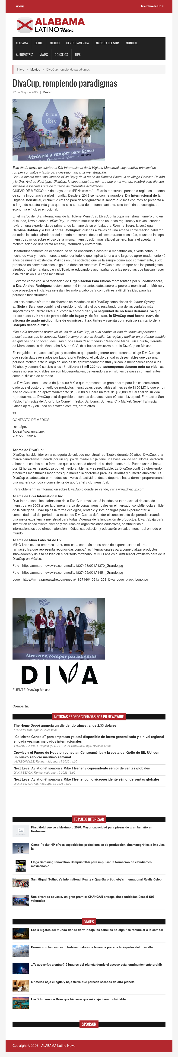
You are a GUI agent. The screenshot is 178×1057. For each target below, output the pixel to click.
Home (20, 6)
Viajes (44, 54)
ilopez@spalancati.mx (28, 431)
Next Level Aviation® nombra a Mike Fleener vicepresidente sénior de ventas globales (82, 768)
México (55, 42)
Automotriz (24, 54)
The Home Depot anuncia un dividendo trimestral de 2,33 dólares (65, 725)
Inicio (20, 69)
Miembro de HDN (152, 6)
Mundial (132, 42)
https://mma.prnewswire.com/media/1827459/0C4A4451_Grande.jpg (72, 572)
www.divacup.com (131, 489)
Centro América (77, 42)
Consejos (61, 54)
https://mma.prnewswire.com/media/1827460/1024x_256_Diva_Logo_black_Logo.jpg (85, 579)
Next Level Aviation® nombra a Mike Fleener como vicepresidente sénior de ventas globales (87, 779)
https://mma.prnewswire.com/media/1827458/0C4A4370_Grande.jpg (72, 565)
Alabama (22, 42)
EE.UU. (39, 42)
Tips (78, 54)
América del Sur (107, 42)
